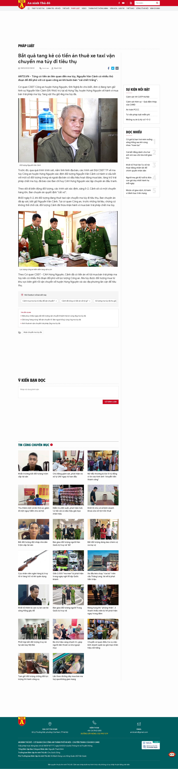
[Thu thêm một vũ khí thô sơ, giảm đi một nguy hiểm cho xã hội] (33, 495)
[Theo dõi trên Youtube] (123, 3)
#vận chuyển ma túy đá (33, 332)
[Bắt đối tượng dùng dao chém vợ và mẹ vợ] (103, 529)
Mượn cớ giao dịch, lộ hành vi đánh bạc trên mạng (138, 191)
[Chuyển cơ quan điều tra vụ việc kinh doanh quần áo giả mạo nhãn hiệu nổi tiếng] (103, 629)
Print (117, 68)
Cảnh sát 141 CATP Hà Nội (137, 97)
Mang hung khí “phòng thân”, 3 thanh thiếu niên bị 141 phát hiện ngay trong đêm (102, 611)
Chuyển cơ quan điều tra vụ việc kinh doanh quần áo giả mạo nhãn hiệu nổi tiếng (103, 645)
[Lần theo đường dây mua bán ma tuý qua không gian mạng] (68, 663)
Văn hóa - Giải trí (117, 8)
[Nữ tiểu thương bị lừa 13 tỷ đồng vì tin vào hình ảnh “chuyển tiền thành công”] (103, 460)
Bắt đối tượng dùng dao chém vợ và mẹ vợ (103, 543)
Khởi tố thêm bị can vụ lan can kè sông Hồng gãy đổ (33, 609)
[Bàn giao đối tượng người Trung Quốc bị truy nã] (68, 594)
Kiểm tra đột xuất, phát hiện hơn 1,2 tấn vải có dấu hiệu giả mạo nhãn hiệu (68, 511)
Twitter (112, 68)
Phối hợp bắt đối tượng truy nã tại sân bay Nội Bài (32, 643)
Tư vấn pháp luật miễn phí (138, 114)
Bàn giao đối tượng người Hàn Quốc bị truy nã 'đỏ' (66, 543)
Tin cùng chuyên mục (33, 444)
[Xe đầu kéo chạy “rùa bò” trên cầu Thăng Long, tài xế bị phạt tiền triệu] (103, 560)
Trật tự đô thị (38, 8)
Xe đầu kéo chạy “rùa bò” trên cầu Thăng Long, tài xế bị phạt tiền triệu (101, 576)
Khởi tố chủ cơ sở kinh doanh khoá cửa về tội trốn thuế (101, 509)
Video (84, 8)
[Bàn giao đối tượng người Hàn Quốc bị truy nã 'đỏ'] (68, 529)
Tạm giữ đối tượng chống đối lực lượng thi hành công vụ (33, 677)
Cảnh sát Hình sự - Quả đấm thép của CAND (141, 103)
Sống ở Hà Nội (142, 8)
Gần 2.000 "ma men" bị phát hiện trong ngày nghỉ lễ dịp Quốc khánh (68, 576)
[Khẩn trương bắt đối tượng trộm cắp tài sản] (33, 460)
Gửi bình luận (111, 402)
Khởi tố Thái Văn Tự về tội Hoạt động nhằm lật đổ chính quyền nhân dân (138, 168)
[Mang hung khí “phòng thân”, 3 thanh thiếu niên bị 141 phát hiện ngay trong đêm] (103, 594)
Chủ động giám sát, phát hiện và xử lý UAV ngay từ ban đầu (68, 475)
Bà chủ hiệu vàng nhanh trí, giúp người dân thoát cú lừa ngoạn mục (67, 645)
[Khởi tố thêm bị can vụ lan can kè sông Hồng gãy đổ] (33, 594)
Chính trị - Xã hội (53, 8)
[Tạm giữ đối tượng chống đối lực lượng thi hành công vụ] (33, 663)
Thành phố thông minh (98, 8)
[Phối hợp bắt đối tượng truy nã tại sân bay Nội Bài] (33, 629)
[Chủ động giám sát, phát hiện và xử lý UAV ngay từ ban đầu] (68, 460)
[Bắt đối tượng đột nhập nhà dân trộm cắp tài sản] (33, 529)
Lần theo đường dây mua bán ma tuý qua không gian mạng (68, 677)
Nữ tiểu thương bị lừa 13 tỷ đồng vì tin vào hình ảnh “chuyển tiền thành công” (102, 477)
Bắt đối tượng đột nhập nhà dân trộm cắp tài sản (32, 543)
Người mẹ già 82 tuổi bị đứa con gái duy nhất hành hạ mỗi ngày (138, 180)
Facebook (108, 68)
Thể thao (130, 8)
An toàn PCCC (132, 109)
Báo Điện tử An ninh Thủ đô (21, 4)
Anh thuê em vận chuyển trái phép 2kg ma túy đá (41, 323)
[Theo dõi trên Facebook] (120, 3)
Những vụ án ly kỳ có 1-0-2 (138, 119)
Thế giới (65, 8)
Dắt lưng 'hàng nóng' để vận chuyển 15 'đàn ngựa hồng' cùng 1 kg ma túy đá (51, 320)
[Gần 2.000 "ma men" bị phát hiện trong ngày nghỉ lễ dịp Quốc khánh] (68, 560)
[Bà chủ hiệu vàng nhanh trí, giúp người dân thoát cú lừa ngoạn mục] (68, 629)
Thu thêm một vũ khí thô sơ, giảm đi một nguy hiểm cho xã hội (33, 509)
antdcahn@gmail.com (139, 732)
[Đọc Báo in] (132, 3)
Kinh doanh (155, 8)
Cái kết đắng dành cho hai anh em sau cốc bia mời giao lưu (139, 155)
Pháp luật (75, 8)
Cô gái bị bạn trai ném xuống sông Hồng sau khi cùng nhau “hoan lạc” (139, 142)
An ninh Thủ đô (38, 3)
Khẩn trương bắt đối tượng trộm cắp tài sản (33, 475)
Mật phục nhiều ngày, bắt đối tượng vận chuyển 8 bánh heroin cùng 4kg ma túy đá (54, 316)
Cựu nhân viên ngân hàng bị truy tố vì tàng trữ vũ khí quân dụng (33, 575)
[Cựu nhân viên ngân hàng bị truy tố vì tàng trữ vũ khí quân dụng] (33, 560)
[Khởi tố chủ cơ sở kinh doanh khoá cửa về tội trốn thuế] (103, 495)
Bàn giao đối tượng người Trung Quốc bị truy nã (67, 609)
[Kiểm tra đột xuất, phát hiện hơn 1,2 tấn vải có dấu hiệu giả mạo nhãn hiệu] (68, 495)
